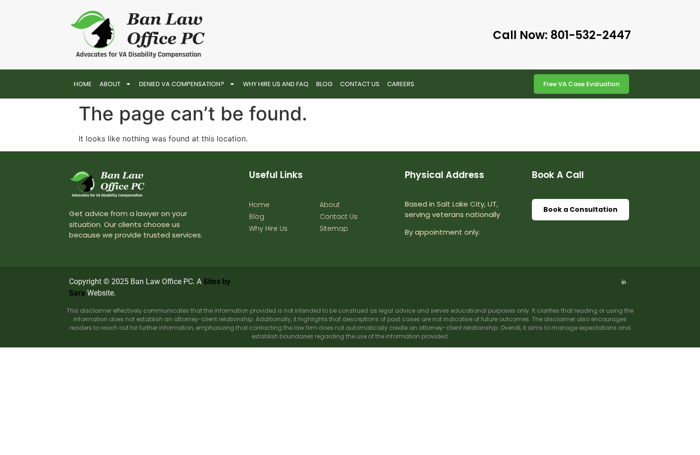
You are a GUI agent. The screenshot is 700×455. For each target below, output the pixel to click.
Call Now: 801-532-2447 (562, 35)
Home (83, 84)
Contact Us (360, 84)
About (110, 84)
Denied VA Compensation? (181, 84)
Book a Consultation (580, 209)
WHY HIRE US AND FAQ (276, 84)
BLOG (324, 84)
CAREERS (400, 84)
